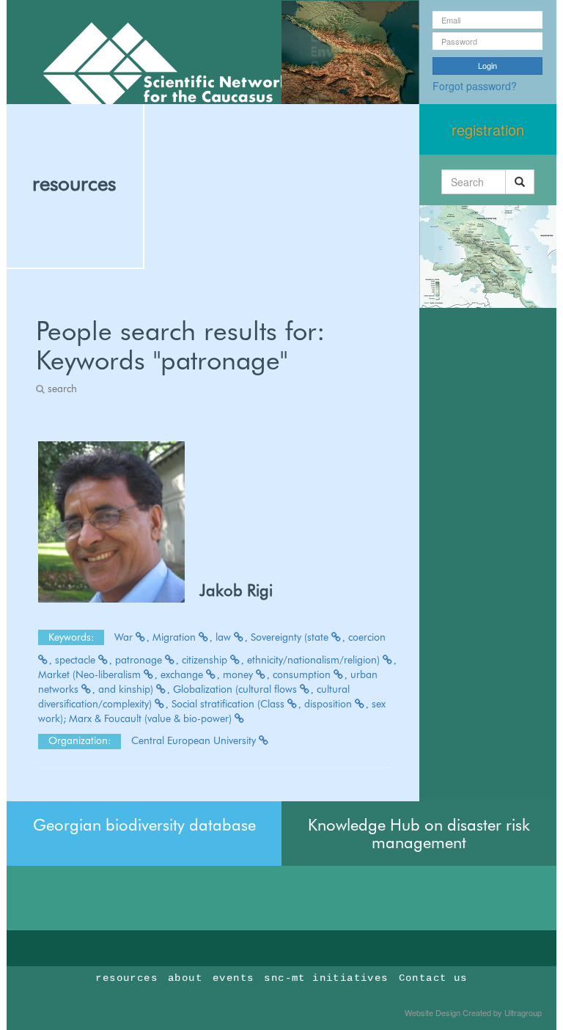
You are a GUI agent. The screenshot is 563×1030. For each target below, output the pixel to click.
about (185, 978)
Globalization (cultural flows (236, 689)
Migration (175, 637)
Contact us (433, 978)
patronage (140, 660)
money (239, 674)
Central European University (195, 740)
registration (488, 129)
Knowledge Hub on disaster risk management (419, 833)
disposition (329, 704)
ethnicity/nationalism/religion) (315, 660)
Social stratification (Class (229, 704)
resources (74, 183)
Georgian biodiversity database (144, 824)
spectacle (76, 660)
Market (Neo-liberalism (91, 674)
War (125, 637)
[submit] (519, 181)
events (233, 978)
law (225, 637)
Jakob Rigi (236, 590)
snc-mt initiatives (326, 978)
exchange (183, 674)
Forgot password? (475, 85)
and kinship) (127, 689)
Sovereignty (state (291, 637)
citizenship (206, 660)
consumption (303, 674)
